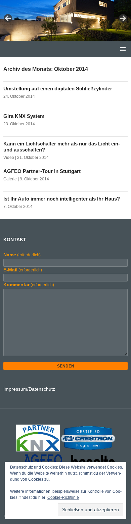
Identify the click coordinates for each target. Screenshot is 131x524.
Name (22, 254)
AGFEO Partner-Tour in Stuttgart (42, 171)
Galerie (10, 179)
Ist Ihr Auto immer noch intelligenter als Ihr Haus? (61, 199)
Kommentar (28, 284)
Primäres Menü (123, 49)
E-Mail (22, 269)
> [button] (123, 19)
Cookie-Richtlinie (63, 497)
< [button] (8, 19)
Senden (65, 366)
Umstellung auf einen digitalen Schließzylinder (57, 88)
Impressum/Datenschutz (29, 389)
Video (8, 157)
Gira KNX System (23, 116)
